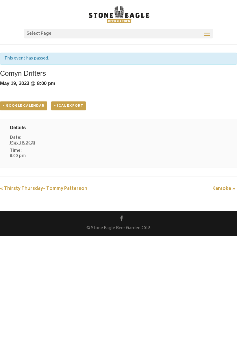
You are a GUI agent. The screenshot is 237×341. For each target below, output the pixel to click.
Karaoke (224, 189)
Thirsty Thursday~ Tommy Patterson (43, 189)
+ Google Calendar (24, 106)
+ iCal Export (68, 106)
